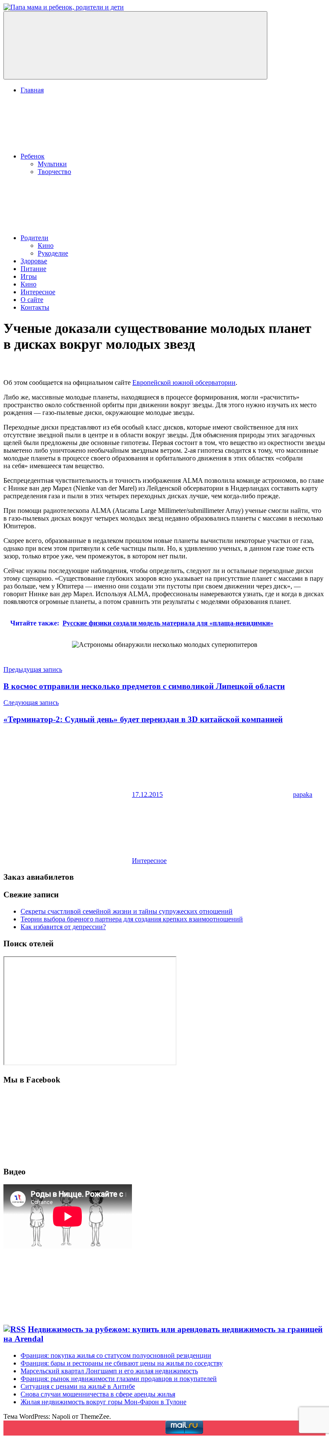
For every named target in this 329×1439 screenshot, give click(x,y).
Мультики (52, 164)
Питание (33, 268)
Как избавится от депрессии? (63, 926)
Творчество (54, 171)
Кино (46, 245)
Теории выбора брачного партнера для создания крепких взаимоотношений (132, 919)
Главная (32, 90)
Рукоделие (53, 253)
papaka (302, 794)
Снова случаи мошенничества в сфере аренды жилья (98, 1394)
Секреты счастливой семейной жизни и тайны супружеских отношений (127, 911)
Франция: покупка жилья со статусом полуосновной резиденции (116, 1355)
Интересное (38, 292)
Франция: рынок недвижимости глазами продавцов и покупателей (119, 1378)
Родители (34, 237)
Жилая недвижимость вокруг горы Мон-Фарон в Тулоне (103, 1401)
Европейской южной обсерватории (184, 382)
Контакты (35, 307)
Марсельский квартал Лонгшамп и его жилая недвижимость (109, 1371)
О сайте (32, 299)
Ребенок (33, 156)
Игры (29, 276)
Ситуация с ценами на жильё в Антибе (78, 1386)
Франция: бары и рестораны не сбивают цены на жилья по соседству (122, 1363)
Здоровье (34, 261)
